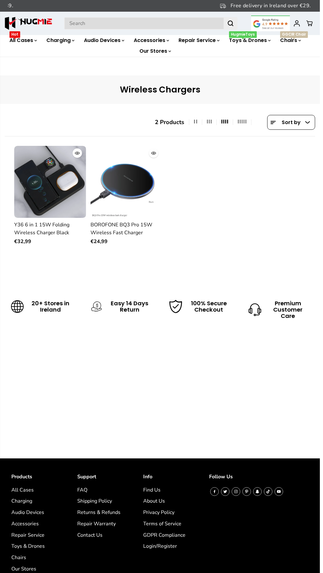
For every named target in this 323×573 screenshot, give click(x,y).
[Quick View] (77, 153)
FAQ (82, 489)
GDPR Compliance (164, 535)
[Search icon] (231, 23)
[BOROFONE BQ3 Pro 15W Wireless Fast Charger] (126, 182)
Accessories (150, 40)
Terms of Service (162, 523)
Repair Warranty (96, 523)
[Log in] (296, 23)
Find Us (152, 489)
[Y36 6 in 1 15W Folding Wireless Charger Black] (50, 182)
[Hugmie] (28, 23)
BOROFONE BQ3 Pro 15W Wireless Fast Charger (121, 228)
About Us (154, 501)
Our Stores (153, 51)
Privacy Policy (158, 512)
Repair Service (198, 40)
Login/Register (160, 546)
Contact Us (90, 535)
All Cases (21, 39)
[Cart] (309, 23)
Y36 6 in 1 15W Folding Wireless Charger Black (41, 228)
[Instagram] (236, 491)
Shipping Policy (94, 501)
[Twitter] (225, 491)
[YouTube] (278, 491)
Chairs (293, 39)
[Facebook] (214, 491)
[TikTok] (268, 491)
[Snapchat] (257, 491)
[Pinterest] (246, 491)
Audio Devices (103, 40)
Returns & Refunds (98, 512)
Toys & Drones (248, 39)
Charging (59, 40)
